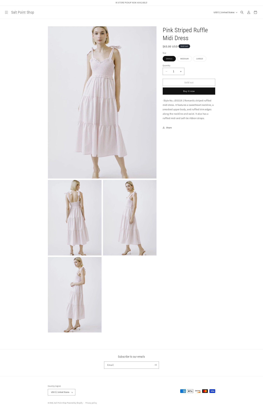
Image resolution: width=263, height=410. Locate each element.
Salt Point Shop (60, 403)
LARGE (201, 59)
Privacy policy (91, 403)
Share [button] (169, 127)
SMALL (171, 59)
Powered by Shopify (75, 403)
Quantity (166, 65)
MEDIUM (186, 59)
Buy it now (189, 91)
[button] (6, 12)
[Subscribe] (155, 365)
